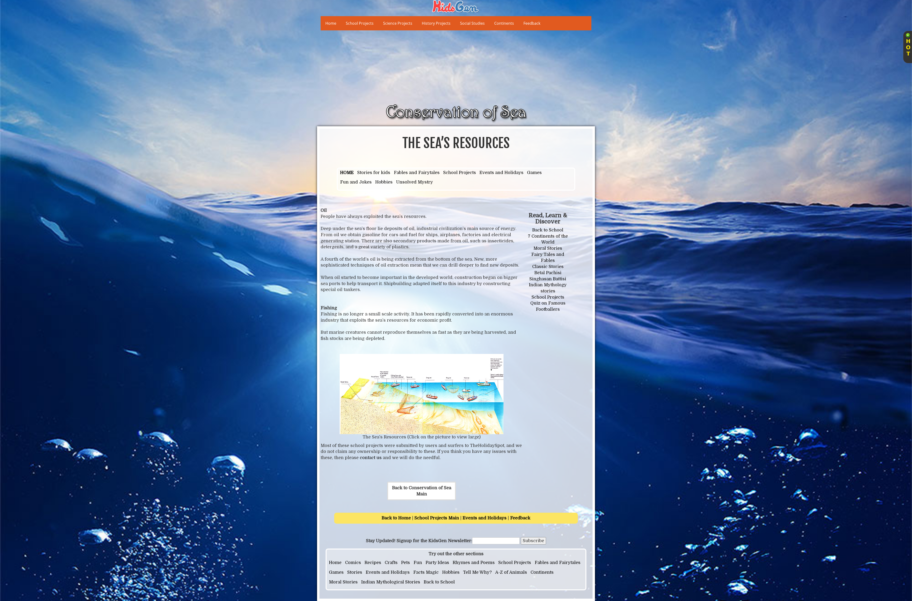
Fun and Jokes (356, 182)
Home (330, 23)
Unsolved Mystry (414, 182)
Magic (432, 572)
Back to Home (396, 518)
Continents (504, 23)
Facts (419, 572)
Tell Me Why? (477, 572)
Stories (354, 572)
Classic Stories (548, 266)
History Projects (436, 23)
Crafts (391, 562)
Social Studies (472, 23)
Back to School (547, 230)
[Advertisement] (463, 66)
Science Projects (397, 23)
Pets (405, 562)
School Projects (360, 23)
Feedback (531, 23)
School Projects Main (436, 518)
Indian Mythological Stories (390, 582)
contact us (371, 457)
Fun (417, 562)
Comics (353, 562)
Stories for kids (373, 172)
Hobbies (384, 182)
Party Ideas (437, 562)
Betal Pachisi (547, 272)
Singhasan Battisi (547, 279)
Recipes (373, 562)
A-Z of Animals (511, 572)
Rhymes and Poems (474, 562)
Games (534, 172)
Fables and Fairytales (417, 172)
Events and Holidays (501, 172)
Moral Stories (547, 248)
